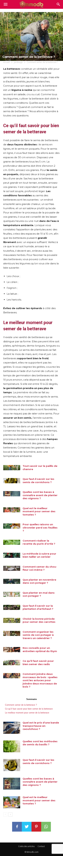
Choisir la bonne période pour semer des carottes (39, 620)
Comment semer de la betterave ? (21, 705)
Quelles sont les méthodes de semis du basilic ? (40, 743)
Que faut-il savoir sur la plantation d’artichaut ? (38, 607)
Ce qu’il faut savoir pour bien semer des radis (38, 662)
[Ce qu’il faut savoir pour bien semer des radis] (11, 662)
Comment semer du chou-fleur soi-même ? (40, 568)
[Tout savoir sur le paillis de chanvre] (11, 467)
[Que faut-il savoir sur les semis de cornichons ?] (11, 480)
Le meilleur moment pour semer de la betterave (27, 712)
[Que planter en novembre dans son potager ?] (11, 581)
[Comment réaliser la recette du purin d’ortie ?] (11, 542)
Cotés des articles (26, 846)
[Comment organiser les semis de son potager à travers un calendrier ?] (11, 633)
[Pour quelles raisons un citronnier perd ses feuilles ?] (11, 526)
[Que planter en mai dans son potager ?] (11, 594)
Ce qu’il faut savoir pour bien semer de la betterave (29, 709)
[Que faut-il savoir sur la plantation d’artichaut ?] (11, 607)
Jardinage (18, 62)
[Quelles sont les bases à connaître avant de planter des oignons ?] (11, 493)
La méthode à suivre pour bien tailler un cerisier (39, 555)
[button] (58, 4)
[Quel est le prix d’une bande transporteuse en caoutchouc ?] (11, 728)
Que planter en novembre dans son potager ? (39, 581)
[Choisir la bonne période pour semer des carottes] (11, 620)
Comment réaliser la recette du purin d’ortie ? (39, 542)
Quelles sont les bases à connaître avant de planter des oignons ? (40, 495)
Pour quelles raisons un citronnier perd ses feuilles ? (40, 527)
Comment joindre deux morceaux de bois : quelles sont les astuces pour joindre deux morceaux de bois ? (40, 680)
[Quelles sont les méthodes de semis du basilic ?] (11, 746)
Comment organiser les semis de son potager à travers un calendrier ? (38, 635)
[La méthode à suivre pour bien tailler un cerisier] (11, 555)
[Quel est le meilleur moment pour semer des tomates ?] (11, 510)
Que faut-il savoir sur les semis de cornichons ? (38, 480)
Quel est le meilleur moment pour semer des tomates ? (39, 511)
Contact (41, 846)
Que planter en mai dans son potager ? (39, 594)
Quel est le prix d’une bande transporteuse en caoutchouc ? (41, 726)
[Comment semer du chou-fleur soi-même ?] (11, 568)
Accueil (6, 62)
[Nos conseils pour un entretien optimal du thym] (11, 649)
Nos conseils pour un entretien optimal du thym (40, 649)
